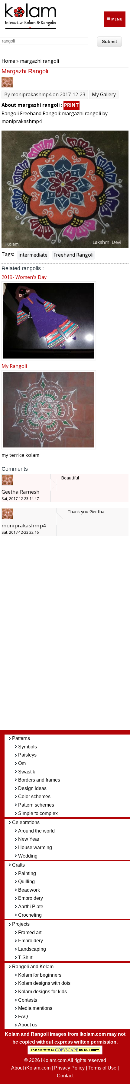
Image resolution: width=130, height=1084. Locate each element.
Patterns (21, 738)
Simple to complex (38, 813)
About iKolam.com (30, 1067)
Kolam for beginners (39, 975)
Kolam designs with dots (44, 983)
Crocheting (30, 915)
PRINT (71, 105)
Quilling (26, 881)
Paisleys (27, 754)
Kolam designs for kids (42, 991)
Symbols (27, 746)
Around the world (36, 830)
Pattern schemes (36, 804)
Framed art (29, 932)
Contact (65, 1075)
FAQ (23, 1016)
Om (22, 763)
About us (27, 1024)
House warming (35, 847)
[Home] (30, 27)
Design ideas (32, 788)
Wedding (27, 855)
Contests (27, 1000)
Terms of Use (102, 1067)
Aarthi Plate (30, 906)
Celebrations (26, 822)
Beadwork (29, 890)
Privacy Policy (69, 1067)
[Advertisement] (69, 635)
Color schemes (34, 796)
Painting (27, 873)
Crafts (18, 865)
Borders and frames (39, 779)
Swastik (26, 771)
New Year (28, 839)
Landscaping (32, 949)
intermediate (32, 254)
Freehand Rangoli (73, 254)
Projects (21, 924)
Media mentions (35, 1008)
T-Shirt (25, 957)
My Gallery (104, 94)
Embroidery (30, 898)
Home (8, 61)
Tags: (8, 254)
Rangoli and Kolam (33, 966)
